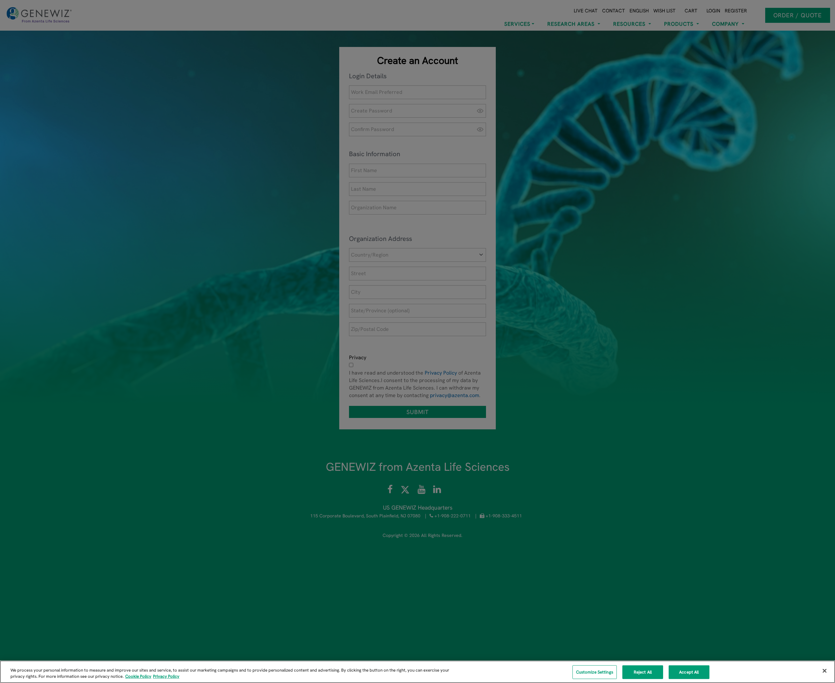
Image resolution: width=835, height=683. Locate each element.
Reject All (643, 672)
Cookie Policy (138, 676)
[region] (417, 672)
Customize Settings (594, 672)
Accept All (689, 672)
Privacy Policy (166, 676)
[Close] (824, 671)
